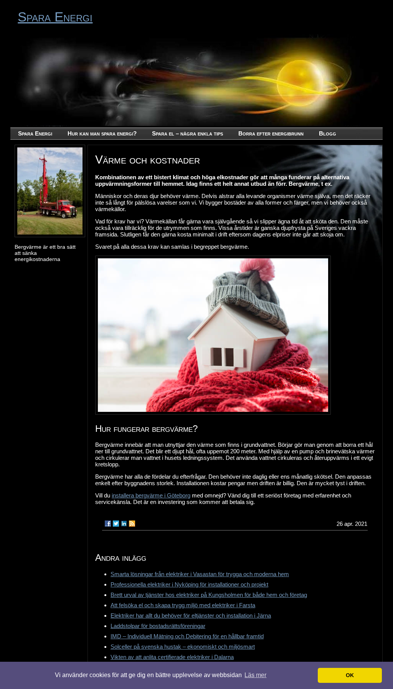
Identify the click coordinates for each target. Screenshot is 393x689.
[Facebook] (108, 523)
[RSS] (132, 523)
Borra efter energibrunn (271, 133)
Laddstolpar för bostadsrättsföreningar (158, 626)
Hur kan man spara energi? (102, 133)
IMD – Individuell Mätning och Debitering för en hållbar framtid (187, 636)
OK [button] (350, 675)
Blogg (327, 133)
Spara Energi (55, 17)
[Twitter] (116, 523)
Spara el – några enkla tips (187, 133)
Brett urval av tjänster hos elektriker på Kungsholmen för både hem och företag (209, 595)
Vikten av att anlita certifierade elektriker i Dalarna (172, 657)
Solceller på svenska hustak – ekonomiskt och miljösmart (183, 646)
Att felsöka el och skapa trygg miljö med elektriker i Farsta (183, 605)
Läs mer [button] (255, 675)
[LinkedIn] (124, 523)
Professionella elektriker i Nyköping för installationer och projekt (189, 584)
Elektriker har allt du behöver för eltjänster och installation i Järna (191, 615)
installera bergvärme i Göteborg (151, 495)
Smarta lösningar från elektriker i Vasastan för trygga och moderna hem (200, 574)
